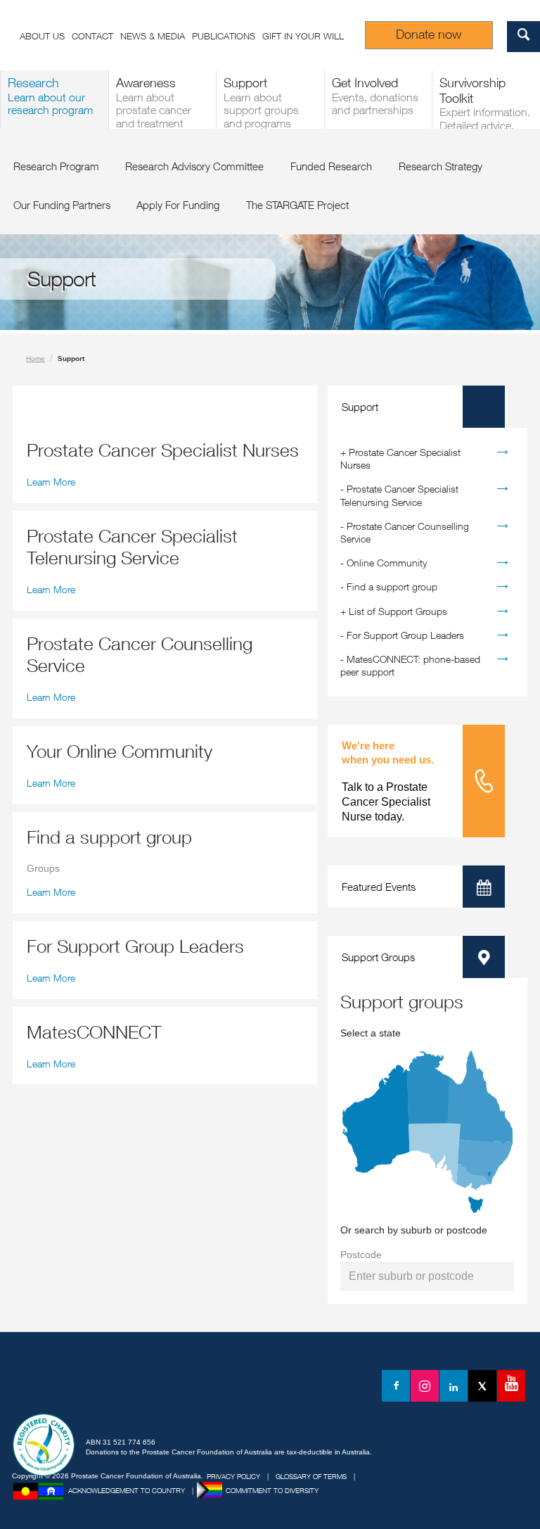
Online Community (387, 563)
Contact (92, 36)
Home (35, 358)
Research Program (56, 166)
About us (42, 36)
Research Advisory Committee (194, 166)
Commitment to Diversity (272, 1490)
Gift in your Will (303, 36)
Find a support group (392, 586)
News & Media (152, 36)
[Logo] (77, 1388)
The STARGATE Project (297, 204)
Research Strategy (440, 166)
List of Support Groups (398, 611)
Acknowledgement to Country (126, 1490)
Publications (223, 36)
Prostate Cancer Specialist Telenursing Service (399, 495)
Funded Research (331, 166)
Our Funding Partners (61, 204)
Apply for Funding (177, 204)
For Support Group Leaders (405, 635)
